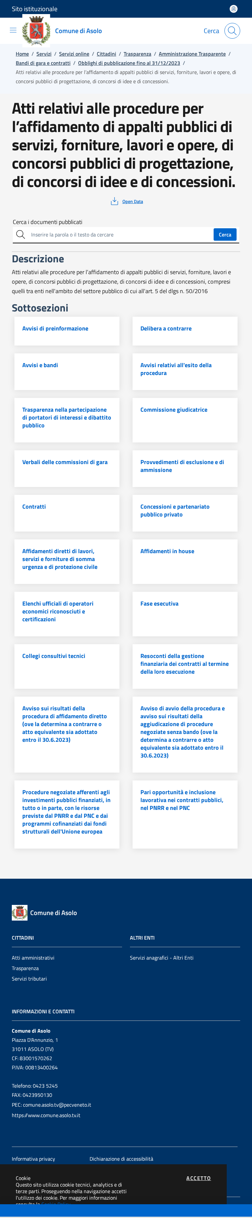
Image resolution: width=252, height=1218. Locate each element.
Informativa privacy (33, 1159)
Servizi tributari (29, 979)
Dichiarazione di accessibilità (121, 1159)
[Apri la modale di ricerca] (232, 31)
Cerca (225, 234)
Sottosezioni (18, 1211)
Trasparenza (25, 968)
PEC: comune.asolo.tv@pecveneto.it (51, 1105)
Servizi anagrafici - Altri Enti (162, 958)
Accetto (198, 1178)
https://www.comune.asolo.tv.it (46, 1115)
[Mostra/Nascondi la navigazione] (13, 30)
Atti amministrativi (33, 958)
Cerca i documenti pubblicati (47, 222)
